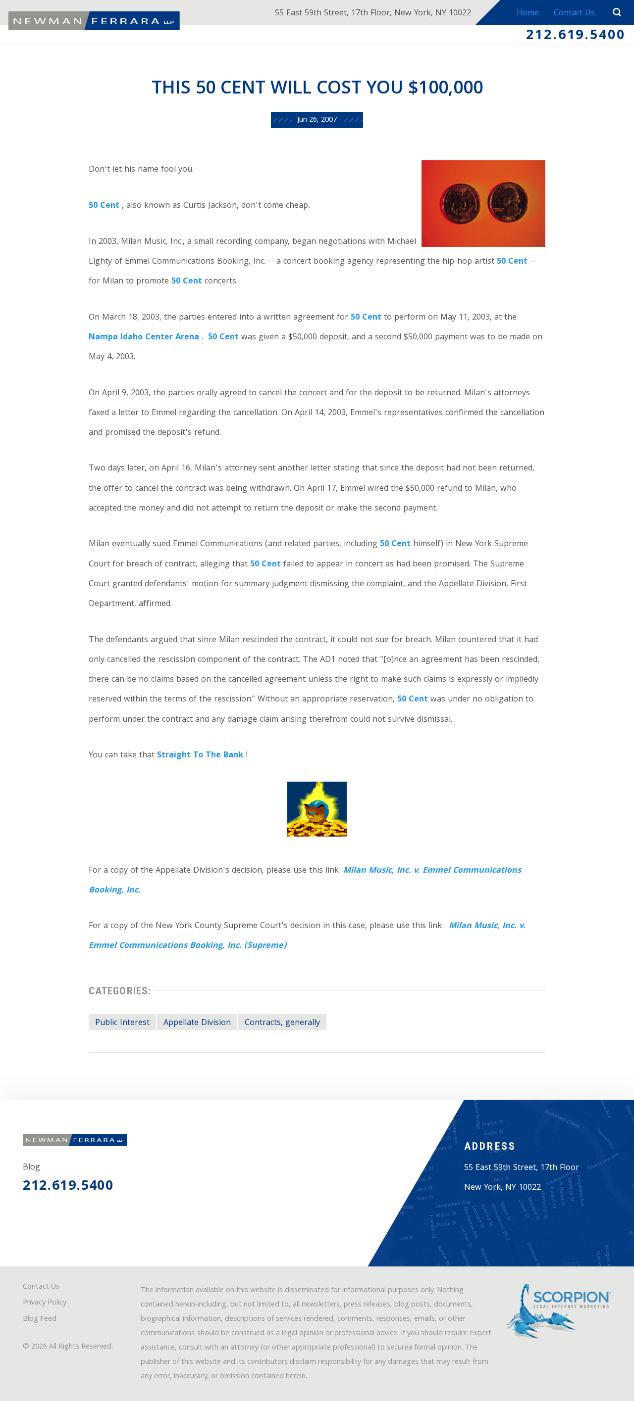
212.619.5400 (576, 36)
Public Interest (122, 1023)
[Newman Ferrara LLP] (94, 20)
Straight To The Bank (200, 755)
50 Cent (104, 206)
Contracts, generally (282, 1023)
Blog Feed (39, 1319)
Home (528, 13)
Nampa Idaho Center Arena (144, 337)
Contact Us (574, 13)
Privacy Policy (44, 1303)
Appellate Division (197, 1023)
